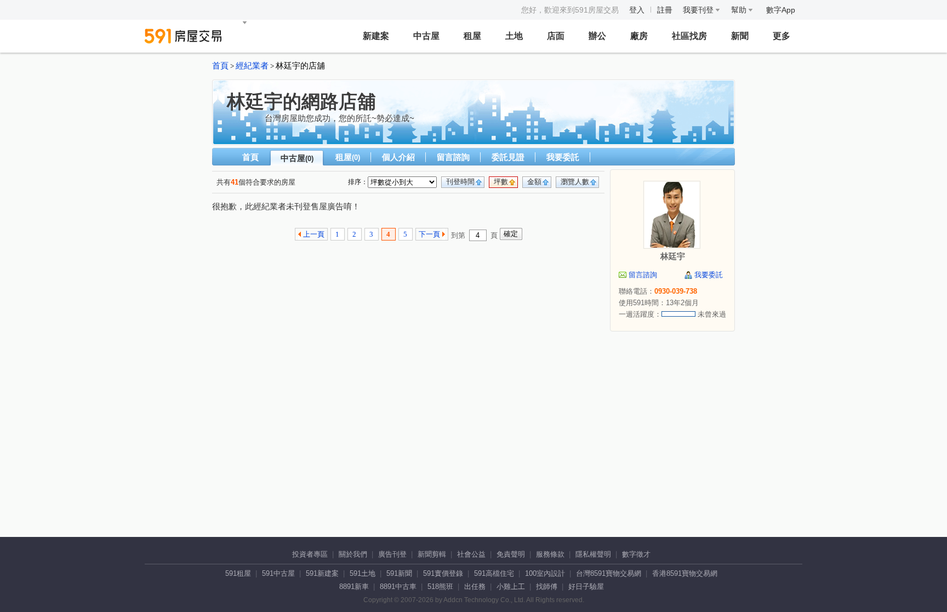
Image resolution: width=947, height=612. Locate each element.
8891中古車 (398, 586)
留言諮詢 (453, 157)
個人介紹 (398, 157)
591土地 (362, 573)
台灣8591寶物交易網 (608, 573)
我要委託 (562, 157)
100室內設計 (545, 573)
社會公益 (471, 554)
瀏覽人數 (575, 182)
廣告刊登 (392, 554)
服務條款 (550, 554)
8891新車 (354, 586)
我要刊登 (699, 9)
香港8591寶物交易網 (684, 573)
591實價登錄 (443, 573)
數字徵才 (636, 554)
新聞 (740, 36)
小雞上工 (511, 586)
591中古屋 (278, 573)
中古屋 (426, 36)
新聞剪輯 (432, 554)
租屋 (472, 36)
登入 (636, 9)
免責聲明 (511, 554)
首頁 (220, 65)
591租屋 (238, 573)
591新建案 (322, 573)
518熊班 (440, 586)
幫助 (740, 9)
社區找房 (689, 36)
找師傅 (546, 586)
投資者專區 (310, 554)
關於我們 (353, 554)
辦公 (597, 36)
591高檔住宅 (494, 573)
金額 (534, 182)
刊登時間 (460, 182)
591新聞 (399, 573)
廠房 (639, 36)
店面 (555, 36)
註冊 (664, 9)
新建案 (376, 36)
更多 (781, 36)
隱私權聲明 (593, 554)
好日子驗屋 (586, 586)
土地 (514, 36)
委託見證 (508, 157)
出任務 (475, 586)
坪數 (501, 182)
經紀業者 (252, 65)
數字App (780, 9)
